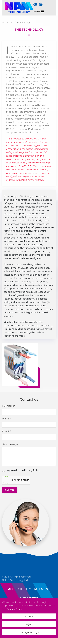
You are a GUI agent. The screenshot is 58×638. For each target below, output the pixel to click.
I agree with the (23, 470)
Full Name (8, 405)
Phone (6, 418)
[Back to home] (18, 8)
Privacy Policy (32, 470)
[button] (38, 11)
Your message (10, 444)
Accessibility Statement (29, 589)
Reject (29, 624)
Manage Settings (29, 632)
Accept (29, 616)
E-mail (6, 431)
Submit (9, 489)
